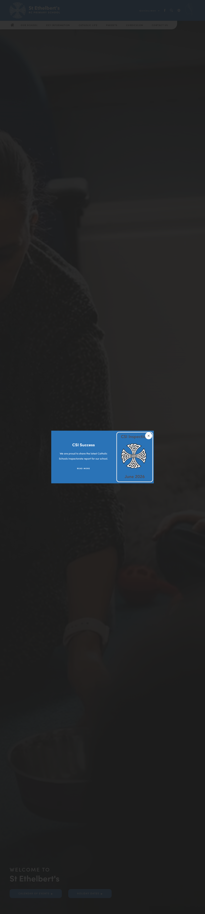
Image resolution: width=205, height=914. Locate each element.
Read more (83, 468)
